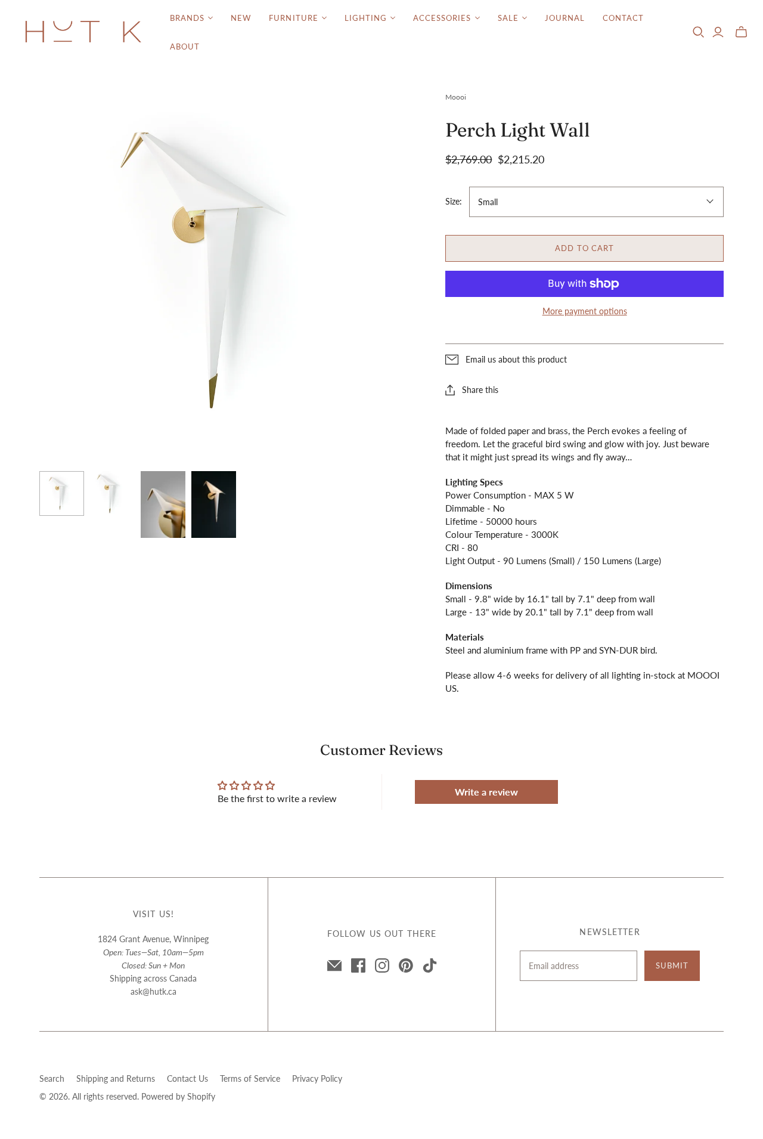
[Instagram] (382, 965)
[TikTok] (430, 965)
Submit (672, 965)
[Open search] (699, 32)
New (241, 18)
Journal (565, 18)
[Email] (334, 965)
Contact (623, 18)
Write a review (486, 791)
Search (51, 1078)
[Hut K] (83, 32)
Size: (453, 201)
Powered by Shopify (178, 1096)
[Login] (718, 32)
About (185, 46)
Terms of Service (250, 1078)
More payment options (584, 311)
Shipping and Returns (115, 1078)
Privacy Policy (317, 1078)
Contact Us (187, 1078)
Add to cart (584, 248)
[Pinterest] (406, 965)
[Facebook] (358, 965)
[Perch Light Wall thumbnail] (61, 493)
